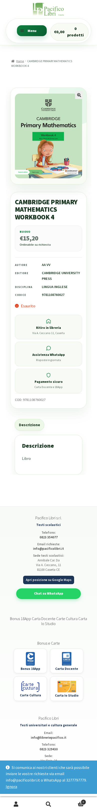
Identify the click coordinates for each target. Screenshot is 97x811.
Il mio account (16, 804)
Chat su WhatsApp (48, 593)
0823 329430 (49, 749)
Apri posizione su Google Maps (48, 580)
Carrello (74, 800)
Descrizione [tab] (29, 424)
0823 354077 (49, 537)
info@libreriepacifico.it (48, 737)
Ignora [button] (11, 786)
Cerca (48, 804)
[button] (79, 95)
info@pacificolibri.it (48, 549)
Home (20, 61)
